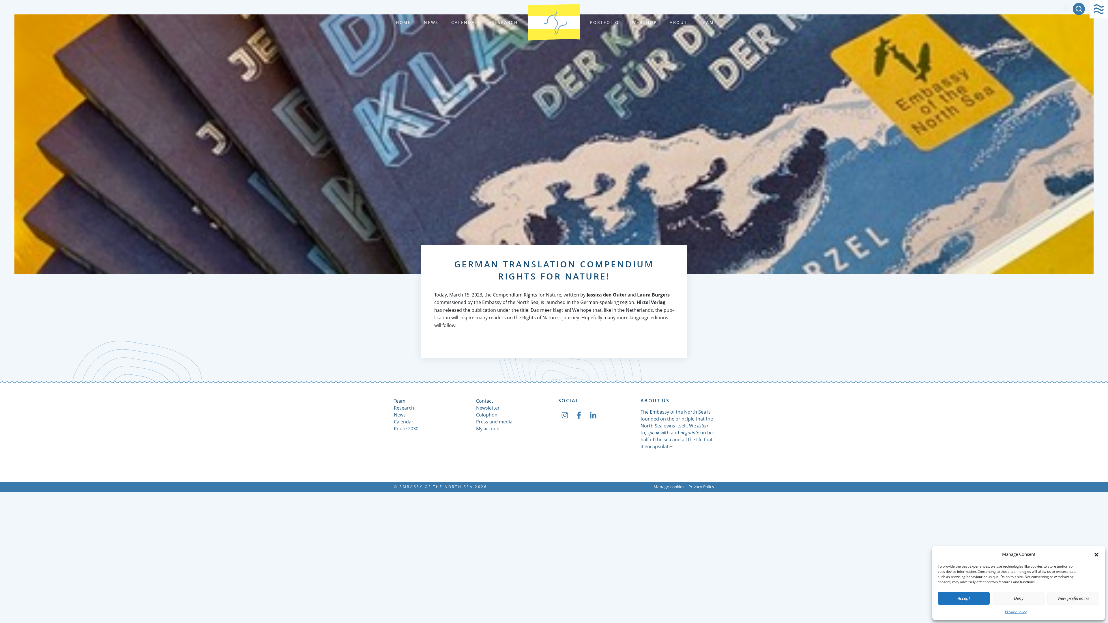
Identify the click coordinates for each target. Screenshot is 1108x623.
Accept (964, 598)
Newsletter (488, 408)
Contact (484, 401)
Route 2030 (406, 428)
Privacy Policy (1016, 611)
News (431, 22)
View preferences (1073, 598)
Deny (1018, 598)
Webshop (644, 22)
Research (504, 22)
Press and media (494, 422)
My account (488, 428)
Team (707, 22)
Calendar (464, 22)
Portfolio (604, 22)
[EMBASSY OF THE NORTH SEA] (554, 22)
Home (403, 22)
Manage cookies (669, 486)
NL (1066, 8)
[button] (1096, 554)
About (678, 22)
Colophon (486, 415)
